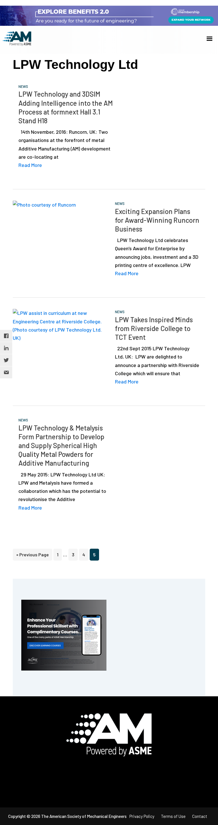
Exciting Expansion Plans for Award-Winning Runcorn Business (157, 220)
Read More (30, 165)
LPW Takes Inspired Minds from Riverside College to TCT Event (154, 328)
